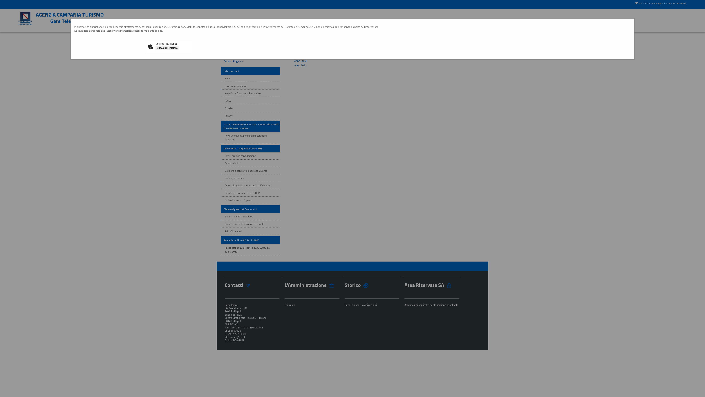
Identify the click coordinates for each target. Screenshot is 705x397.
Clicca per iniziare (167, 48)
